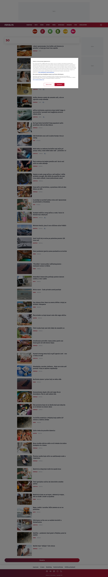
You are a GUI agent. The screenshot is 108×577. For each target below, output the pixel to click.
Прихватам (59, 84)
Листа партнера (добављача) (38, 79)
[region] (54, 73)
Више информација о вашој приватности (46, 72)
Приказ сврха (49, 84)
